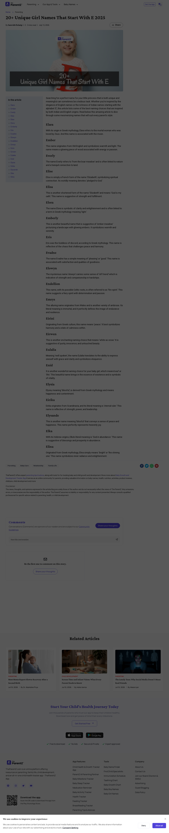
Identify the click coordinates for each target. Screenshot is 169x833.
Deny (144, 825)
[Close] (165, 819)
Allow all (159, 825)
